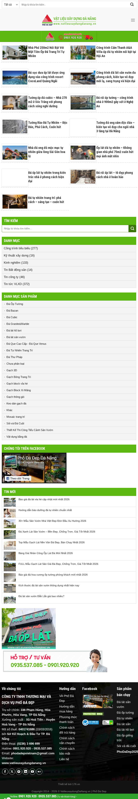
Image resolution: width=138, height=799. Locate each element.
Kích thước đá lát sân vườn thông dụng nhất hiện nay (49, 585)
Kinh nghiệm (12, 262)
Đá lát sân (123, 724)
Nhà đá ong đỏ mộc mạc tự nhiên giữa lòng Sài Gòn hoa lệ (46, 152)
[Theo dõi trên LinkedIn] (25, 772)
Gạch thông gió (15, 396)
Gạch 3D (11, 370)
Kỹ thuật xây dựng (16, 255)
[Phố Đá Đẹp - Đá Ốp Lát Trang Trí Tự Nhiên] (69, 20)
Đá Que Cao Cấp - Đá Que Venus (26, 343)
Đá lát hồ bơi (13, 330)
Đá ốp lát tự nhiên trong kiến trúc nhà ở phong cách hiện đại (47, 177)
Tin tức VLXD (13, 284)
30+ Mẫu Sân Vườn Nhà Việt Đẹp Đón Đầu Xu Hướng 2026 (52, 520)
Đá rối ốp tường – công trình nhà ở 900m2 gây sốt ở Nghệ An (114, 102)
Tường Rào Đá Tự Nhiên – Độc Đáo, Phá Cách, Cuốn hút (47, 125)
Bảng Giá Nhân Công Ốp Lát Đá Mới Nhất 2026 (46, 553)
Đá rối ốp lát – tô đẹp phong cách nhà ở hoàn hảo (114, 175)
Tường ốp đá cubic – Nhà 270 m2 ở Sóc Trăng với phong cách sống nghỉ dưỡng (47, 102)
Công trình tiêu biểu (17, 248)
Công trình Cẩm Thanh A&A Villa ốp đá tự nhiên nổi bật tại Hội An (116, 52)
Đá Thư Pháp (14, 357)
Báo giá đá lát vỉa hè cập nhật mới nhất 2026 (44, 499)
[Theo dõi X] (12, 772)
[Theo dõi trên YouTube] (32, 772)
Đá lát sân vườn (16, 337)
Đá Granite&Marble (17, 323)
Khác (9, 410)
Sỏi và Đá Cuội (15, 423)
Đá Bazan (12, 310)
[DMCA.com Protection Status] (93, 713)
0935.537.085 (43, 748)
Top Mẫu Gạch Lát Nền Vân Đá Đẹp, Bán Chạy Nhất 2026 (52, 542)
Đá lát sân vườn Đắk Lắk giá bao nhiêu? (41, 596)
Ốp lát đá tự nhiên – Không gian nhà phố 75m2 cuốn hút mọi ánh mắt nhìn (114, 152)
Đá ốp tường (125, 712)
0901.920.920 (22, 748)
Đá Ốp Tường (14, 303)
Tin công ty (11, 277)
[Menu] (133, 20)
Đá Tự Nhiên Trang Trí (19, 350)
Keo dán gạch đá (16, 403)
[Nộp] (132, 4)
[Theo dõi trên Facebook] (5, 772)
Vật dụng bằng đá (16, 436)
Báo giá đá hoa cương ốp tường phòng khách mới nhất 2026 (53, 574)
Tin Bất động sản (15, 270)
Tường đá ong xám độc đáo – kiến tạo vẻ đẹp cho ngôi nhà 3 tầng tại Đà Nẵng (115, 127)
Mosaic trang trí (15, 416)
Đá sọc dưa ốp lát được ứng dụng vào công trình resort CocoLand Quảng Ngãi (46, 77)
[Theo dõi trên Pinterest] (19, 772)
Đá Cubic (11, 317)
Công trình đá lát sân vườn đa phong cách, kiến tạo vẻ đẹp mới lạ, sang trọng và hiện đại (116, 77)
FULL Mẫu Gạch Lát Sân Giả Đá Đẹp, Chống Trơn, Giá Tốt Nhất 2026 (58, 563)
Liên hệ (64, 759)
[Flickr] (39, 772)
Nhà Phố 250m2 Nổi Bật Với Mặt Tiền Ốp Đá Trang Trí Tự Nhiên (46, 52)
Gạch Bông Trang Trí (18, 376)
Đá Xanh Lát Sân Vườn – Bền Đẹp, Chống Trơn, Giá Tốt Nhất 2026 (57, 531)
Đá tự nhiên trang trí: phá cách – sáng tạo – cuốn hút (46, 200)
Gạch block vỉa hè (17, 383)
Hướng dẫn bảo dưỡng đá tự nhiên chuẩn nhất (45, 510)
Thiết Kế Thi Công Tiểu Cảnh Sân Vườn (29, 430)
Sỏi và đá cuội (126, 746)
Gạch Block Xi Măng (18, 390)
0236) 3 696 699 (29, 743)
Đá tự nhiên (124, 718)
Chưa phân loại (15, 363)
